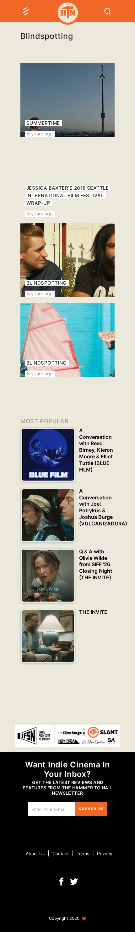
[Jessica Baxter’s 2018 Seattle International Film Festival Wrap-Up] (67, 180)
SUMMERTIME (43, 123)
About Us (35, 853)
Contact (60, 853)
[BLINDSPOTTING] (67, 260)
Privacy (104, 853)
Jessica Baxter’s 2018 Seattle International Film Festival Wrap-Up (67, 195)
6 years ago (40, 134)
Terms (83, 853)
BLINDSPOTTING (46, 283)
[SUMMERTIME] (67, 100)
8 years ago (40, 214)
